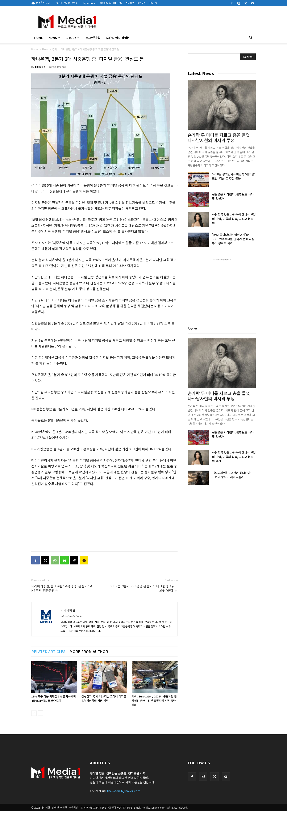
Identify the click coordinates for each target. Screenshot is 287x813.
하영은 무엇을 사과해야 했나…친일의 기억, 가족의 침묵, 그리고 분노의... (234, 218)
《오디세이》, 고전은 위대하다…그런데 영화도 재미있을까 (232, 475)
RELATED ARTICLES (48, 651)
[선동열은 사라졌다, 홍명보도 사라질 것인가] (198, 199)
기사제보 (129, 3)
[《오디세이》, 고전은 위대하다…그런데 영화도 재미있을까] (198, 478)
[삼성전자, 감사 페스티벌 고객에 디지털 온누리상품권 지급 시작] (104, 677)
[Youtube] (252, 3)
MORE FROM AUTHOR (89, 651)
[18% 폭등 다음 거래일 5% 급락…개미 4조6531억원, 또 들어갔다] (54, 677)
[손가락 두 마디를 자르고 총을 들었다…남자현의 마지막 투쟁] (222, 105)
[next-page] (40, 713)
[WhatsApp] (55, 560)
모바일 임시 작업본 (118, 38)
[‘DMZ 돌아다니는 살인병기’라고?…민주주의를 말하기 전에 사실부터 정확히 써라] (198, 240)
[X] (245, 3)
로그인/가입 (93, 38)
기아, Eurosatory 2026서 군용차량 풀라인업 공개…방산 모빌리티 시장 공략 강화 (154, 700)
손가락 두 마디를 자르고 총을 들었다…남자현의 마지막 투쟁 (219, 137)
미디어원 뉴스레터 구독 (111, 3)
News (53, 38)
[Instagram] (239, 3)
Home (34, 49)
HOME (38, 38)
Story (71, 38)
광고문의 (141, 3)
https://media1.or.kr (71, 616)
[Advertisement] (179, 21)
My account (89, 3)
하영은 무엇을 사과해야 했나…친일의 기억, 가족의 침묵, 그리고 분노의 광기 (234, 456)
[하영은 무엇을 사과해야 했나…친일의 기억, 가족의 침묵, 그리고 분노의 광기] (198, 219)
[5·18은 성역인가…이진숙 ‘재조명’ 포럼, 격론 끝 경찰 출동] (198, 179)
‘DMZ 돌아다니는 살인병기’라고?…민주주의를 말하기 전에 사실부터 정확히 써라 (233, 239)
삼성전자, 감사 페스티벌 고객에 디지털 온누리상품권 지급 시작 (104, 698)
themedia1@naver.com (123, 791)
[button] (251, 38)
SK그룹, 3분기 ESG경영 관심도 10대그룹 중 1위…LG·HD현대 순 (144, 588)
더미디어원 (40, 67)
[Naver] (64, 560)
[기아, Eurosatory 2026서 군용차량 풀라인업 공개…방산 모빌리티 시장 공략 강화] (155, 677)
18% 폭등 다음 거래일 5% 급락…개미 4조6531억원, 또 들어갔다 (53, 698)
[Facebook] (232, 3)
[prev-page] (34, 713)
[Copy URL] (74, 560)
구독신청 (153, 3)
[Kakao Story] (84, 560)
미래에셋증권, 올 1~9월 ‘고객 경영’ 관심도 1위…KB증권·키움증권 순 (63, 588)
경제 (54, 49)
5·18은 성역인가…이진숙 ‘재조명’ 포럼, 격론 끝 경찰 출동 (233, 176)
